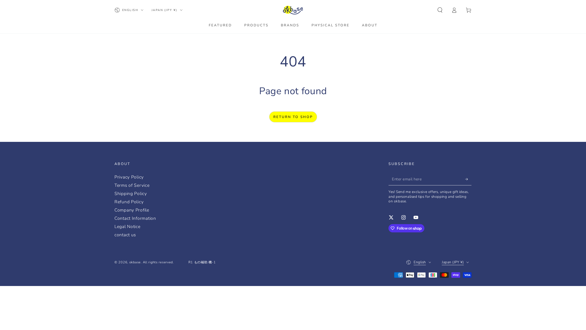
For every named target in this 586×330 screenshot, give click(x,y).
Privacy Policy (129, 177)
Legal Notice (127, 227)
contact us (125, 235)
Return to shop (293, 117)
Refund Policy (129, 202)
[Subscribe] (468, 179)
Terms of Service (132, 185)
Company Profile (131, 210)
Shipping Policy (130, 194)
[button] (440, 10)
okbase (135, 262)
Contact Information (135, 218)
